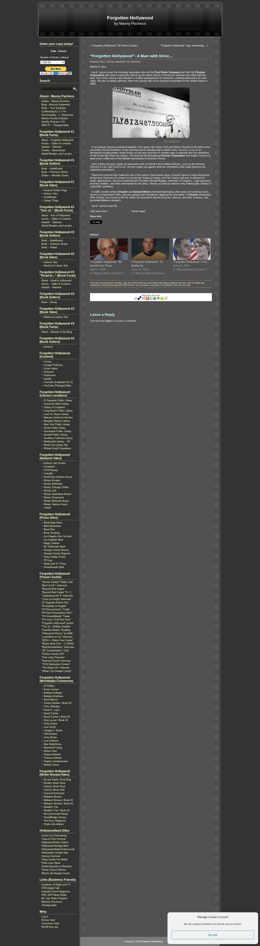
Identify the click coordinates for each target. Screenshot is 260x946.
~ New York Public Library (55, 424)
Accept (212, 934)
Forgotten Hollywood (130, 17)
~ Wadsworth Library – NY (55, 441)
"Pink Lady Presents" (53, 657)
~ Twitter (46, 507)
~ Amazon (47, 346)
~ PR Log (46, 560)
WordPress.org (49, 926)
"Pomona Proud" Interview (55, 660)
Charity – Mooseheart (53, 150)
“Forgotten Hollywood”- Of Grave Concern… (116, 45)
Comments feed (50, 923)
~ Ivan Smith (48, 727)
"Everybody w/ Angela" (54, 606)
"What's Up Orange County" (56, 671)
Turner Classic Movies (53, 869)
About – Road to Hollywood (56, 280)
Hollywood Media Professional (58, 849)
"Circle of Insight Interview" (56, 599)
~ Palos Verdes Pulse (53, 556)
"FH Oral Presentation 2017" (57, 612)
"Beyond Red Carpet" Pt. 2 (56, 592)
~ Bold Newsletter (51, 526)
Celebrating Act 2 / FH (53, 111)
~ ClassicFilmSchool (52, 793)
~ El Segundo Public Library (56, 400)
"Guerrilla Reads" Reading (55, 630)
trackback (167, 285)
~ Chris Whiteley (50, 706)
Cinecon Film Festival (53, 839)
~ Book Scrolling (50, 532)
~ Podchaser (48, 375)
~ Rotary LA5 (48, 490)
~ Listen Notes (49, 368)
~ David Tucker (49, 713)
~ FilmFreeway (49, 470)
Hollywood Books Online (54, 842)
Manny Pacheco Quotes (54, 118)
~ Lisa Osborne (49, 740)
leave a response (151, 285)
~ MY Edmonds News (53, 546)
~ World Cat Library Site (54, 265)
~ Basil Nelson (49, 699)
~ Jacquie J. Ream (51, 730)
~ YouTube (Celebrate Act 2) (57, 382)
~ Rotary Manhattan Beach (56, 494)
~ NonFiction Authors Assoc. (57, 476)
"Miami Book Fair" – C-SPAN (57, 643)
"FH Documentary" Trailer (55, 609)
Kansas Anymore (50, 856)
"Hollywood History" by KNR (57, 633)
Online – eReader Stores (55, 175)
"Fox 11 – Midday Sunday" (56, 626)
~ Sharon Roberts (51, 754)
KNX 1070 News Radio (54, 894)
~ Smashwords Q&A (52, 567)
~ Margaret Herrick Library (55, 421)
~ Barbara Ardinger (51, 692)
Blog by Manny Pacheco (175, 283)
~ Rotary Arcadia (50, 480)
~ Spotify (46, 378)
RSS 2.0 (126, 285)
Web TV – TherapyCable (55, 125)
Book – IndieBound (51, 168)
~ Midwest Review (51, 796)
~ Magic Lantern (50, 543)
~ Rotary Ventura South (54, 504)
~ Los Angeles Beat (52, 539)
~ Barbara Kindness (52, 696)
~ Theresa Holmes (51, 757)
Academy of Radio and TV (56, 884)
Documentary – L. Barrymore (57, 114)
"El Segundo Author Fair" (55, 602)
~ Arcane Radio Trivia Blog (56, 779)
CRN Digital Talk (50, 888)
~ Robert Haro (49, 751)
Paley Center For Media (54, 859)
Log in (44, 916)
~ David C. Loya (50, 709)
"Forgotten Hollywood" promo (57, 623)
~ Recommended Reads (54, 813)
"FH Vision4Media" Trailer (55, 616)
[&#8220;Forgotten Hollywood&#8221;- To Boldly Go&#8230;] (150, 249)
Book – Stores (49, 302)
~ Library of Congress (53, 407)
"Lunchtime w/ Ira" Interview (56, 636)
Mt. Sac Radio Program (54, 898)
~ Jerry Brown (49, 737)
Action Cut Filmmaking (54, 835)
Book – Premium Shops (54, 243)
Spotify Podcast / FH (53, 121)
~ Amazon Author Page (54, 190)
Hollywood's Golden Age (54, 852)
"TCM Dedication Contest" (55, 664)
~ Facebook (48, 466)
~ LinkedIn (47, 473)
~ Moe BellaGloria (51, 744)
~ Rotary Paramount (52, 497)
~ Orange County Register (55, 553)
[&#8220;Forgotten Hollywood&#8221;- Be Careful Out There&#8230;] (109, 249)
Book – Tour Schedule (53, 108)
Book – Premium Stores (54, 172)
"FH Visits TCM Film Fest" (56, 619)
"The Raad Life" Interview (55, 667)
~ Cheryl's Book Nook (53, 786)
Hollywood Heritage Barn (55, 845)
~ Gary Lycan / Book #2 (54, 720)
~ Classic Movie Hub (53, 789)
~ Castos (46, 361)
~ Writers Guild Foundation (56, 448)
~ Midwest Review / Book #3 (57, 803)
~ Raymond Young (51, 747)
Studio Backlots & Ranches (56, 866)
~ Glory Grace (49, 723)
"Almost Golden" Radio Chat (57, 582)
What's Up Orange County (55, 873)
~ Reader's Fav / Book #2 (55, 810)
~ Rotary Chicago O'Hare (55, 487)
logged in (110, 320)
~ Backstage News (51, 522)
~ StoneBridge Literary (53, 817)
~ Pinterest (47, 371)
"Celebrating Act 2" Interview (57, 595)
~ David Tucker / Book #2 (55, 716)
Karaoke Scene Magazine (55, 891)
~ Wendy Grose (50, 764)
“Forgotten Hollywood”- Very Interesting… (183, 45)
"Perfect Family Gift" (52, 653)
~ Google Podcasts (52, 365)
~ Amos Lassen (50, 689)
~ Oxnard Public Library (54, 434)
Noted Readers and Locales (56, 153)
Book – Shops (49, 247)
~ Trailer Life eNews (52, 824)
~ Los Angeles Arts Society (56, 536)
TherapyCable (49, 905)
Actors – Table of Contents (56, 143)
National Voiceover (51, 901)
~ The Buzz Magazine (53, 820)
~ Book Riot (48, 529)
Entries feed (48, 920)
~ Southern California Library (57, 438)
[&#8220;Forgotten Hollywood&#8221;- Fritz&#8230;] (192, 249)
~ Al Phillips (48, 685)
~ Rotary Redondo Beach (55, 500)
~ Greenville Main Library (55, 403)
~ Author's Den (49, 193)
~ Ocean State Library (53, 427)
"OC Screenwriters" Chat (55, 650)
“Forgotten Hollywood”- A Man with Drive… (131, 56)
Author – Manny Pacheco (55, 101)
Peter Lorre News (51, 862)
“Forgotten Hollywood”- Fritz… (191, 261)
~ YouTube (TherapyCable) (56, 385)
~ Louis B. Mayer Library (55, 414)
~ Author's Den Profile (53, 463)
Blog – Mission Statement (55, 104)
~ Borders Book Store (53, 783)
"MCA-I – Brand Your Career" (57, 640)
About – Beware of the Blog (56, 331)
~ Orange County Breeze (55, 550)
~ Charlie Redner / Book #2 (56, 703)
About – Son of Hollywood (55, 215)
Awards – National (51, 146)
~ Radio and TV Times (53, 563)
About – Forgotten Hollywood (57, 140)
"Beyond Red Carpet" (53, 588)
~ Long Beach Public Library (57, 410)
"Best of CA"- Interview (54, 585)
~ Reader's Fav (49, 807)
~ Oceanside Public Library (56, 431)
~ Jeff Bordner (49, 733)
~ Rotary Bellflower (51, 483)
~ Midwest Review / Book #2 (57, 800)
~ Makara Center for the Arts (57, 417)
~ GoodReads (49, 197)
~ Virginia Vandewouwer (54, 761)
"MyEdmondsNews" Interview (57, 647)
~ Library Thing (49, 200)
